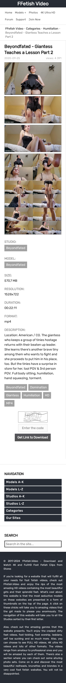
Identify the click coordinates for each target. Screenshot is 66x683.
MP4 (9, 403)
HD (47, 395)
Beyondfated (15, 248)
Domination (38, 387)
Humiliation (32, 395)
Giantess (12, 395)
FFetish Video (33, 4)
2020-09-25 (12, 58)
